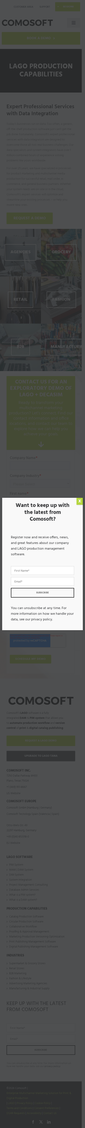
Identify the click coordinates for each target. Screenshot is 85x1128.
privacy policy (41, 619)
